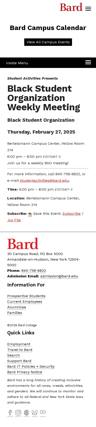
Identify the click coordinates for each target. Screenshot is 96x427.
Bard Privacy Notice (24, 372)
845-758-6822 (33, 270)
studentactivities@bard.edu (44, 180)
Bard (71, 8)
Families (14, 312)
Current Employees (24, 301)
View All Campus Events (48, 42)
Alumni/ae (16, 307)
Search (13, 355)
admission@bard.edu (59, 276)
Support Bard (19, 361)
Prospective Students (26, 296)
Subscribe (71, 213)
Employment (18, 344)
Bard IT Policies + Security (31, 366)
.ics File (14, 220)
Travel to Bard (19, 349)
